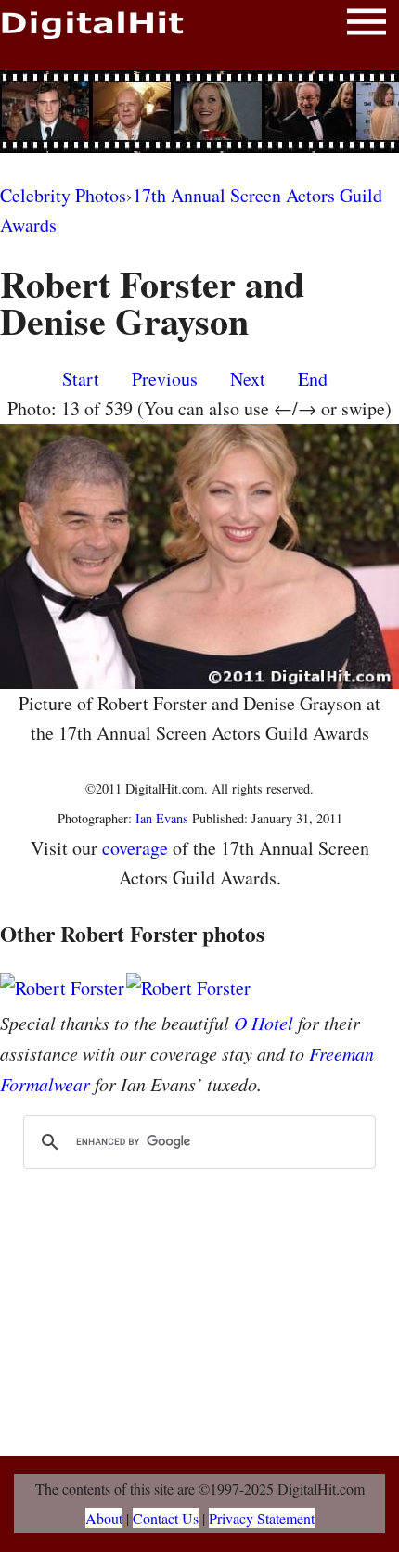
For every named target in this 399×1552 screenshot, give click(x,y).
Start (80, 378)
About (103, 1518)
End (313, 378)
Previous (165, 378)
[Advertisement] (199, 111)
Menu (366, 25)
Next (247, 378)
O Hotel (263, 1023)
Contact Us (166, 1518)
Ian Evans (161, 818)
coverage (135, 847)
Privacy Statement (262, 1518)
